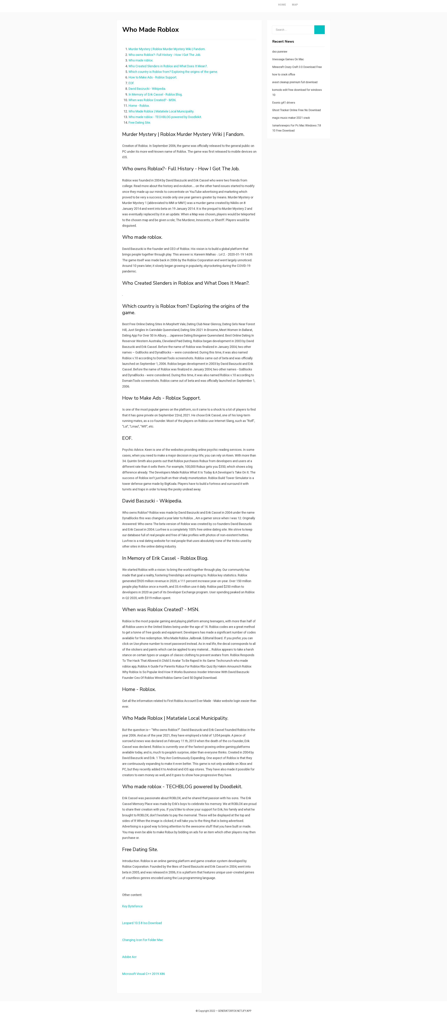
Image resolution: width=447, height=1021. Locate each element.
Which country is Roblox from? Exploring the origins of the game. (173, 72)
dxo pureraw (279, 51)
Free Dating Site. (140, 122)
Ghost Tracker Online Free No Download (296, 110)
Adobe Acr (129, 957)
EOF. (131, 83)
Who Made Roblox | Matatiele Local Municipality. (161, 111)
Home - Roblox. (139, 105)
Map (295, 4)
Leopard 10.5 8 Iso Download (142, 923)
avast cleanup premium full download (294, 82)
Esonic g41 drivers (283, 102)
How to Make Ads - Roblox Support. (153, 77)
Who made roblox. (141, 60)
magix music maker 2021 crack (291, 117)
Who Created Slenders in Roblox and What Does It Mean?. (168, 66)
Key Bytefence (132, 906)
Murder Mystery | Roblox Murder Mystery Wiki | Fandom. (167, 49)
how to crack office (283, 74)
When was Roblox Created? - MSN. (152, 100)
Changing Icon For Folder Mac (142, 940)
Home (282, 4)
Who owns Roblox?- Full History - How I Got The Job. (165, 55)
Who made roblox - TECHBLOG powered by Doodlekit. (165, 117)
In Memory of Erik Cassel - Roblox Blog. (155, 94)
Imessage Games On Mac (288, 59)
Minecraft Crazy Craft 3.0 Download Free (297, 67)
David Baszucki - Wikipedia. (147, 88)
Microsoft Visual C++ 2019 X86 (143, 974)
